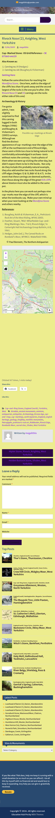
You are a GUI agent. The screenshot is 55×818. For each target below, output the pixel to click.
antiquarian (7, 414)
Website (5, 531)
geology (13, 419)
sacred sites (21, 425)
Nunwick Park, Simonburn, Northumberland (23, 728)
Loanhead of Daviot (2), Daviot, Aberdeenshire (24, 704)
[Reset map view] (6, 269)
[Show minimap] (49, 310)
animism (40, 411)
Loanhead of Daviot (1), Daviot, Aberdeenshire (23, 707)
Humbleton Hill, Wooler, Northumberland (22, 722)
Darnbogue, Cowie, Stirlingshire (18, 731)
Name (5, 513)
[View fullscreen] (6, 263)
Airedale (14, 411)
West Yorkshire (40, 425)
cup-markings (17, 417)
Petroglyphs (7, 422)
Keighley (21, 419)
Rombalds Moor (8, 425)
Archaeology (28, 414)
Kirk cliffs (46, 180)
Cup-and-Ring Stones (14, 408)
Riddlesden (34, 422)
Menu (30, 29)
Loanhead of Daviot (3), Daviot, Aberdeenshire (24, 710)
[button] (29, 281)
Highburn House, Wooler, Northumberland (22, 719)
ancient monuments (27, 411)
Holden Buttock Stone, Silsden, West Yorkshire (27, 462)
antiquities (17, 414)
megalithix (23, 47)
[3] (23, 93)
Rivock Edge (45, 422)
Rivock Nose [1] (9, 93)
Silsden (30, 425)
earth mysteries (30, 417)
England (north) (31, 408)
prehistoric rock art (21, 422)
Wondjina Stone (10, 83)
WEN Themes (38, 814)
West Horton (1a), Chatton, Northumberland (23, 725)
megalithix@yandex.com (29, 2)
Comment (7, 484)
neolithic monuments (34, 419)
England (41, 417)
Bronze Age (39, 414)
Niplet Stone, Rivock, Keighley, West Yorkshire (27, 453)
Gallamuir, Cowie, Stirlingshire (17, 735)
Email (5, 522)
